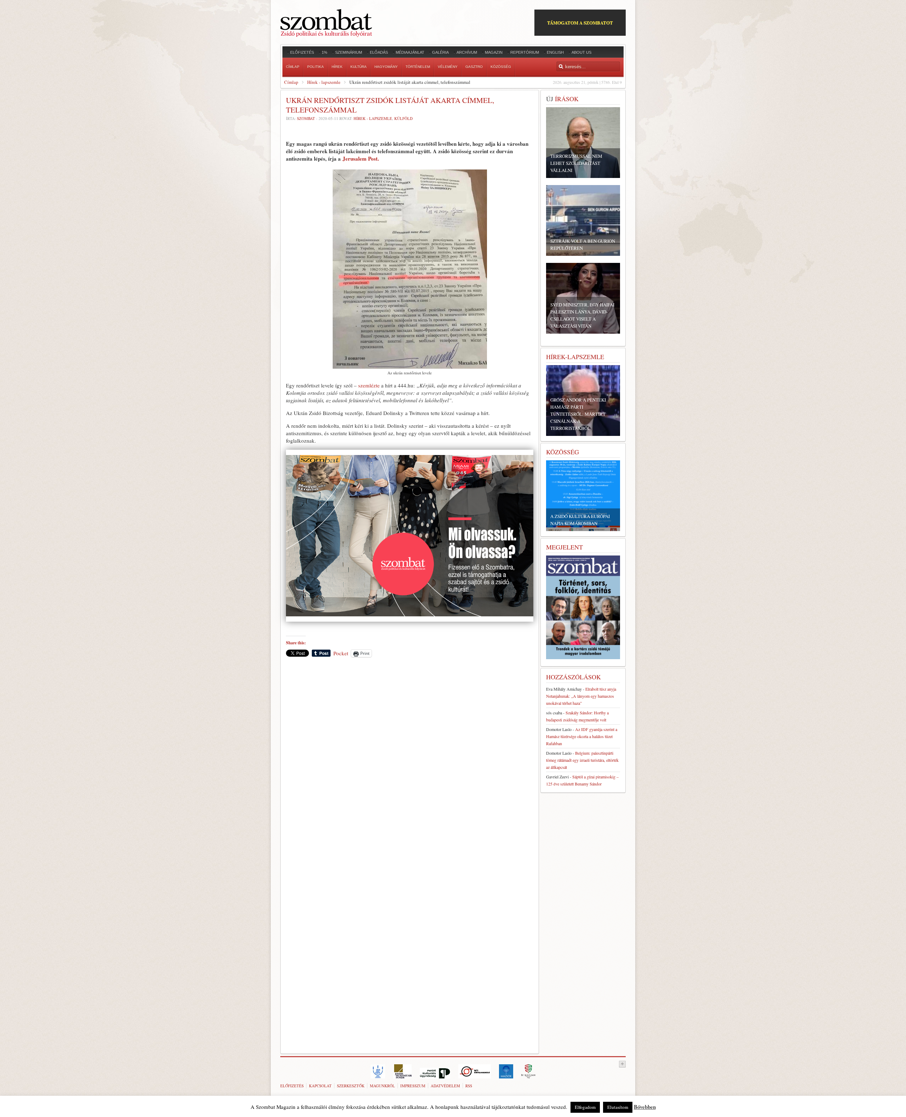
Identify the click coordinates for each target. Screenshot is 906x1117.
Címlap (291, 82)
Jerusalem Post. (361, 158)
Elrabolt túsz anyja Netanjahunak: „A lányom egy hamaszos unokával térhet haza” (581, 696)
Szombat (306, 118)
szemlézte (369, 385)
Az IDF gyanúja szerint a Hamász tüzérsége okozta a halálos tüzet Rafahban (581, 736)
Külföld (403, 118)
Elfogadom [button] (585, 1107)
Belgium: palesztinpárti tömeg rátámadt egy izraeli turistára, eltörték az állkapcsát (582, 760)
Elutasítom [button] (617, 1107)
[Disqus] (409, 761)
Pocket (340, 653)
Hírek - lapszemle (323, 82)
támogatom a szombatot (580, 22)
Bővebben (645, 1107)
